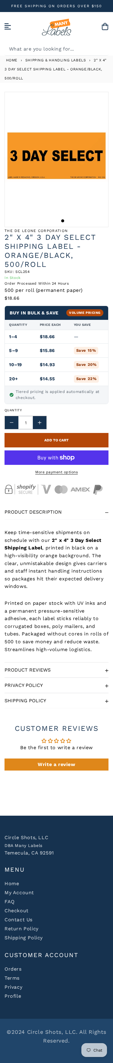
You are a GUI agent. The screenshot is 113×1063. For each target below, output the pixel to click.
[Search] (101, 48)
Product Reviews (28, 670)
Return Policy (22, 929)
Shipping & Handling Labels (55, 60)
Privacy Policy (24, 685)
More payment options (56, 472)
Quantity (13, 410)
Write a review (56, 764)
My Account (19, 892)
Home (11, 60)
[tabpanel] (56, 155)
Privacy (13, 987)
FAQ (10, 901)
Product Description (33, 512)
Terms (12, 978)
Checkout (17, 910)
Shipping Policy (25, 700)
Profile (13, 996)
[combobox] (56, 49)
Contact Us (19, 919)
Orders (13, 969)
